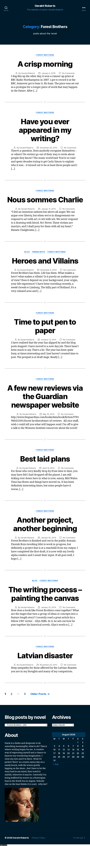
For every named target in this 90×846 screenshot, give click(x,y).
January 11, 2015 (48, 209)
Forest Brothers (45, 55)
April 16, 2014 (48, 468)
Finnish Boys (38, 252)
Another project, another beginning (45, 524)
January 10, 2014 (48, 607)
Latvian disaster (45, 655)
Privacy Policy (38, 838)
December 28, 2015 (48, 148)
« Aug (55, 764)
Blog (27, 252)
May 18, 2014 (48, 414)
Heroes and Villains (45, 260)
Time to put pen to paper (45, 326)
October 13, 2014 (48, 339)
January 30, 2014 (48, 537)
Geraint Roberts (45, 5)
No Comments (68, 73)
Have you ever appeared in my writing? (45, 130)
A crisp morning (44, 63)
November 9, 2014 (48, 270)
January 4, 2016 (48, 73)
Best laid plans (45, 458)
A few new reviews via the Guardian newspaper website (45, 396)
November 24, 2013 (48, 665)
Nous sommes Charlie (45, 199)
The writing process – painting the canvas (45, 594)
